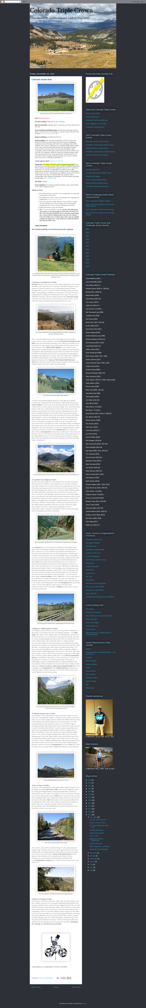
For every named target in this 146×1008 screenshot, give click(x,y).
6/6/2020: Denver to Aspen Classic (97, 148)
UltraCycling (90, 688)
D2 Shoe (88, 657)
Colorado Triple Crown (61, 10)
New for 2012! (94, 836)
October (93, 856)
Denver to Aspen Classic (97, 823)
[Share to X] (66, 978)
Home (56, 987)
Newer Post (36, 987)
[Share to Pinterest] (70, 978)
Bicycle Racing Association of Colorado (99, 616)
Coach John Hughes (92, 622)
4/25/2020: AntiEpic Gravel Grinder (97, 141)
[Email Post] (57, 978)
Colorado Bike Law (92, 626)
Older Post (76, 987)
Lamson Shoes (91, 671)
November (93, 853)
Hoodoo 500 (90, 570)
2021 (90, 786)
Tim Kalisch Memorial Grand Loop (97, 186)
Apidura (88, 649)
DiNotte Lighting (91, 661)
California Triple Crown (93, 553)
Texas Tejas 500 (91, 593)
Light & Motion (90, 674)
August (92, 861)
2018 (87, 259)
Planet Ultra (90, 580)
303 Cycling (90, 609)
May (91, 870)
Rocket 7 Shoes (91, 681)
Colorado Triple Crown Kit (97, 820)
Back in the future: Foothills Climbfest (98, 201)
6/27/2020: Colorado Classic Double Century (100, 152)
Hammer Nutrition (91, 664)
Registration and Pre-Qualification (97, 120)
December (93, 817)
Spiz (87, 684)
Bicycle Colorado (91, 619)
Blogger (84, 1003)
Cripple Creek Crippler (93, 176)
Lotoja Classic (90, 573)
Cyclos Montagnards (92, 556)
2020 (87, 266)
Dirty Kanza (90, 563)
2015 (87, 249)
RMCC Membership (50, 178)
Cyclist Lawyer (90, 629)
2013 (87, 243)
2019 (87, 263)
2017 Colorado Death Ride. (66, 164)
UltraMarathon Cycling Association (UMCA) (100, 597)
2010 (87, 232)
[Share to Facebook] (68, 978)
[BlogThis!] (64, 978)
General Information (92, 117)
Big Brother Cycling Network (95, 549)
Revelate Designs (91, 678)
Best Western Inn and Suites (50, 133)
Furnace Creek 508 (92, 566)
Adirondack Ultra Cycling (94, 539)
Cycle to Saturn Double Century (96, 180)
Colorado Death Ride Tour (50, 209)
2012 (87, 239)
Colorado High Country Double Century (98, 173)
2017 (87, 256)
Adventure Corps (91, 546)
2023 (90, 780)
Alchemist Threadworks (93, 612)
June (92, 867)
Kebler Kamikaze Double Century (97, 183)
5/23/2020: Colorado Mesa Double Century (100, 145)
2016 (87, 253)
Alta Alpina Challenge (93, 543)
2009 (87, 229)
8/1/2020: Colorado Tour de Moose (97, 155)
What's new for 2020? (93, 113)
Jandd (88, 667)
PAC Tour (89, 577)
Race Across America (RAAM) (96, 583)
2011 (87, 236)
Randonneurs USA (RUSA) (94, 590)
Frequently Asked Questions (95, 127)
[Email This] (61, 978)
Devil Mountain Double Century (96, 560)
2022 (90, 783)
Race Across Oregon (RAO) (95, 587)
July (91, 864)
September (94, 859)
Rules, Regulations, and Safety (96, 123)
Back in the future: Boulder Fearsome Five (100, 209)
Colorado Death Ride (56, 161)
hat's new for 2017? (55, 199)
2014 (87, 246)
